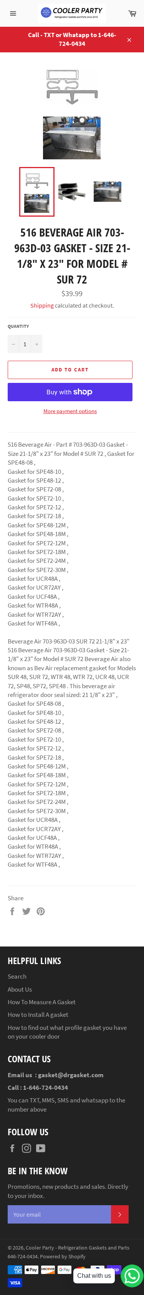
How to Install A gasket (38, 1014)
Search (17, 976)
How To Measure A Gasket (42, 1002)
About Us (20, 989)
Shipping (42, 305)
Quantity (18, 326)
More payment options (70, 411)
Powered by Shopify (63, 1256)
